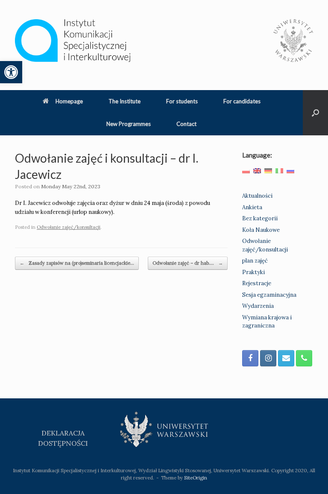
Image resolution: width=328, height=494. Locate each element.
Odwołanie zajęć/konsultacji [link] (68, 227)
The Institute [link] (124, 101)
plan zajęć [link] (255, 260)
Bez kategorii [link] (260, 218)
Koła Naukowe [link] (261, 230)
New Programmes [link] (128, 123)
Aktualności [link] (257, 195)
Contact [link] (186, 123)
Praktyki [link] (253, 272)
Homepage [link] (69, 101)
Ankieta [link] (252, 207)
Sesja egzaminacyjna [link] (269, 294)
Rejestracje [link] (256, 283)
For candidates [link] (242, 101)
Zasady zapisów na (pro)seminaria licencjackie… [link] (77, 263)
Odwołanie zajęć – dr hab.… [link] (187, 263)
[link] (11, 72)
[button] (315, 112)
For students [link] (182, 101)
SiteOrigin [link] (195, 477)
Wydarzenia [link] (258, 306)
